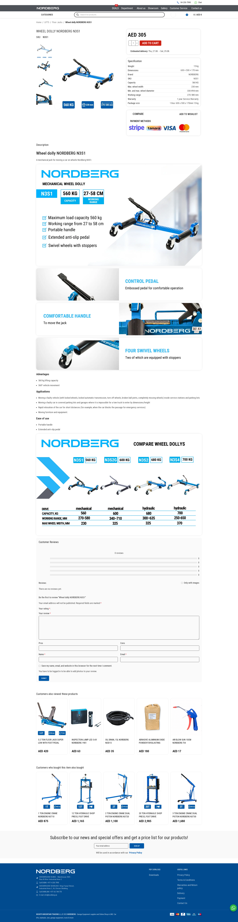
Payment (181, 898)
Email (123, 654)
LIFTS (46, 22)
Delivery (181, 893)
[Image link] (159, 127)
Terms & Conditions (186, 880)
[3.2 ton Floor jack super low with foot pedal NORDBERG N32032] (51, 717)
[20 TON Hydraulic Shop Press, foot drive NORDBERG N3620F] (152, 791)
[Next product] (200, 22)
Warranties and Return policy (187, 886)
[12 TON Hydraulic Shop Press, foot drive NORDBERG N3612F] (85, 791)
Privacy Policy (183, 875)
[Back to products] (197, 22)
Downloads (154, 875)
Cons (122, 643)
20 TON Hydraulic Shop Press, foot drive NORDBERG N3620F (150, 816)
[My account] (173, 14)
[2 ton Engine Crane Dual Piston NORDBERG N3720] (119, 791)
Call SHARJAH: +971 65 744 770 (50, 892)
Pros (41, 643)
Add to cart (150, 43)
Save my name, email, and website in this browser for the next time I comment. (76, 665)
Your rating (44, 609)
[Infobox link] (184, 2)
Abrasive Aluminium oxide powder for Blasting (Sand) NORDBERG (152, 742)
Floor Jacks (57, 22)
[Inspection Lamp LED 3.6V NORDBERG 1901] (85, 717)
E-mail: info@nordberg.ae (48, 895)
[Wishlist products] (179, 14)
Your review (45, 613)
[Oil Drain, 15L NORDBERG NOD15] (119, 717)
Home (38, 22)
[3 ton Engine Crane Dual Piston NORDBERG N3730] (186, 791)
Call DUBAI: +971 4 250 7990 (49, 883)
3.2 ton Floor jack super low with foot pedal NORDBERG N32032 (50, 742)
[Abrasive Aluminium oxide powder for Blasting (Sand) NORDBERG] (152, 717)
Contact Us (182, 903)
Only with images (191, 582)
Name (42, 654)
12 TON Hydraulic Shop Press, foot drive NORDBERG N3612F (83, 816)
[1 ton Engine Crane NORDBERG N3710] (51, 791)
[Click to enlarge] (58, 106)
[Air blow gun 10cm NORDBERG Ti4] (186, 717)
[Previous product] (194, 22)
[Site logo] (48, 8)
